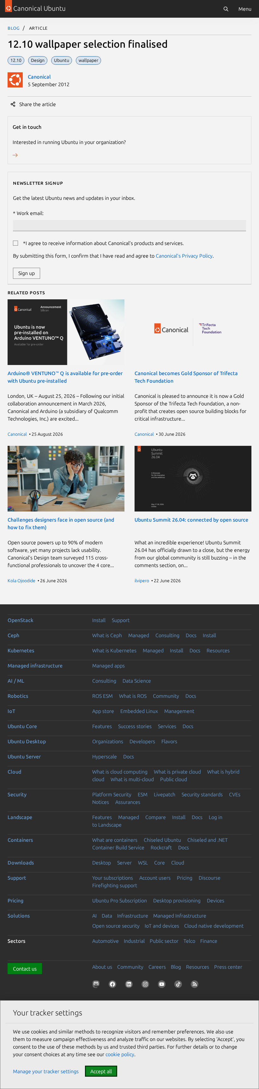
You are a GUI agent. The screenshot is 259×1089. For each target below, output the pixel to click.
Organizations (107, 741)
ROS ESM (102, 696)
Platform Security (111, 794)
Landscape (20, 817)
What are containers (114, 840)
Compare (155, 817)
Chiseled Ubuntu (162, 840)
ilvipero (142, 580)
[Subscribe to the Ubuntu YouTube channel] (163, 985)
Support (121, 620)
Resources (218, 650)
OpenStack (20, 620)
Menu (244, 9)
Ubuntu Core (22, 726)
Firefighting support (114, 885)
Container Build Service (118, 847)
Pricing (184, 878)
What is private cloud (177, 772)
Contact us (25, 969)
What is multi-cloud (132, 779)
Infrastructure (132, 915)
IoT (11, 711)
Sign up (26, 273)
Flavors (169, 741)
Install (98, 620)
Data (107, 915)
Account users (155, 878)
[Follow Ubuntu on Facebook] (114, 985)
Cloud (14, 772)
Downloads (21, 862)
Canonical (39, 77)
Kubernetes (21, 650)
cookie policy (119, 1054)
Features (102, 726)
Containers (20, 840)
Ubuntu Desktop (27, 741)
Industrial (134, 941)
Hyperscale (104, 756)
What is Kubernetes (114, 650)
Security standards (202, 794)
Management (179, 711)
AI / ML (16, 681)
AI (94, 915)
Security (17, 794)
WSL (143, 862)
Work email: (30, 213)
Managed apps (108, 665)
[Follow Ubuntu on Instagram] (147, 985)
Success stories (135, 726)
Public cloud (173, 779)
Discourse (209, 878)
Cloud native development (214, 926)
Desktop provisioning (177, 900)
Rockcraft (161, 847)
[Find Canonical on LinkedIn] (130, 985)
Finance (208, 941)
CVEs (234, 794)
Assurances (127, 802)
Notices (100, 802)
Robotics (18, 696)
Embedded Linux (139, 711)
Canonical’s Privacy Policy (184, 256)
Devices (215, 900)
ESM (143, 794)
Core (159, 862)
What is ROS (133, 696)
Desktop (101, 862)
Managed (138, 635)
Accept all (101, 1071)
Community (166, 696)
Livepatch (164, 794)
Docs (191, 635)
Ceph (13, 635)
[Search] (226, 9)
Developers (142, 741)
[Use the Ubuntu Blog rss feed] (196, 985)
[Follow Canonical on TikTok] (179, 985)
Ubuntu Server (24, 756)
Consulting (167, 635)
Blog (14, 28)
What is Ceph (107, 635)
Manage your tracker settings (46, 1071)
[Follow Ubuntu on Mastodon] (97, 985)
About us (102, 967)
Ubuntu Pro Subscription (119, 900)
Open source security (116, 926)
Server (124, 862)
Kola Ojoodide (21, 580)
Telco (189, 941)
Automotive (105, 941)
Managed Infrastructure (179, 915)
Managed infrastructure (35, 665)
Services (167, 726)
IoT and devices (162, 926)
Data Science (137, 681)
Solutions (19, 915)
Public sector (164, 941)
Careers (157, 967)
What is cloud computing (120, 772)
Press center (228, 967)
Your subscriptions (112, 878)
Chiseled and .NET (207, 840)
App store (103, 711)
